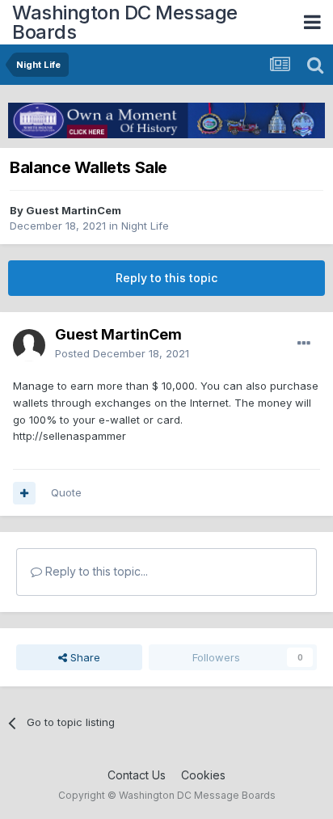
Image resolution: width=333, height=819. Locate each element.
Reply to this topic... (95, 571)
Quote (66, 492)
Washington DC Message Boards (125, 22)
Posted (122, 353)
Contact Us (136, 775)
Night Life (145, 225)
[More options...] (304, 343)
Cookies (203, 775)
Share (83, 657)
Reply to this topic (166, 278)
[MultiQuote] (24, 493)
